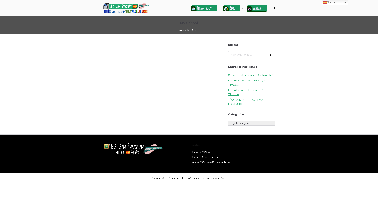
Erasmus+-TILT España (181, 178)
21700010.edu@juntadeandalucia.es (215, 162)
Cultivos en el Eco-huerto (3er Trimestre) (250, 75)
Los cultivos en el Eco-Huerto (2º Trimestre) (246, 82)
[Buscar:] (251, 55)
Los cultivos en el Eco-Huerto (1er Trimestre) (247, 92)
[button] (218, 8)
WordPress (220, 178)
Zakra (209, 178)
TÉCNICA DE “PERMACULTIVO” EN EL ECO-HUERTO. (249, 102)
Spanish (331, 2)
